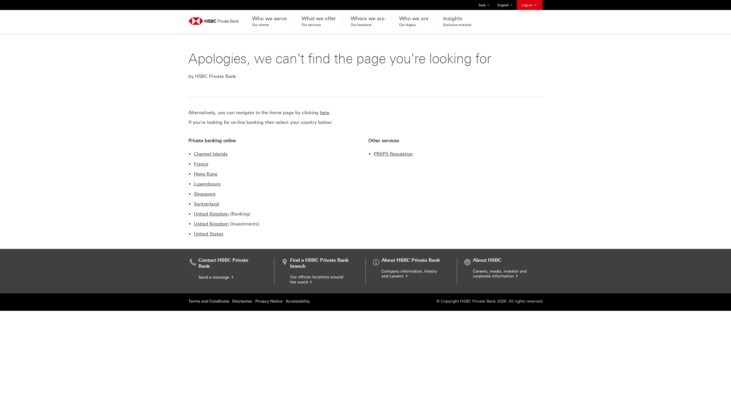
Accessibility (298, 301)
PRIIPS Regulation (393, 154)
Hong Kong (206, 174)
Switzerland (206, 204)
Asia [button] (485, 6)
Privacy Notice (269, 301)
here (324, 112)
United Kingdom (211, 214)
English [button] (505, 6)
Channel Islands (211, 154)
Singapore (205, 194)
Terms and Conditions (208, 301)
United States (208, 234)
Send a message (214, 277)
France (201, 164)
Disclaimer (242, 301)
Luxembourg (207, 184)
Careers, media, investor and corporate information (500, 274)
